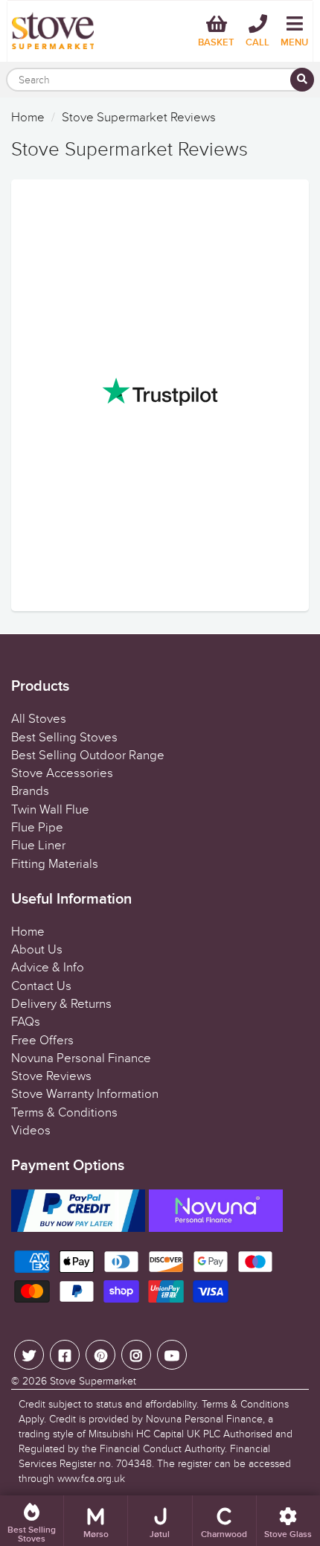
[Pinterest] (100, 1355)
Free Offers (42, 1040)
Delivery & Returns (61, 1004)
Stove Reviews (51, 1076)
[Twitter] (29, 1355)
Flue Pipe (37, 827)
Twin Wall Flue (50, 809)
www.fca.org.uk (91, 1478)
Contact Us (41, 986)
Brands (30, 791)
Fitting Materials (54, 864)
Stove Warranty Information (85, 1094)
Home (28, 117)
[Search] (302, 80)
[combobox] (160, 80)
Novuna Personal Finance (81, 1058)
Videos (31, 1130)
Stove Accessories (62, 773)
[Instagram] (136, 1355)
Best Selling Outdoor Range (87, 755)
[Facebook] (65, 1355)
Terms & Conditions (64, 1112)
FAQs (25, 1022)
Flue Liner (38, 845)
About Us (37, 949)
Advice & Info (47, 967)
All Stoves (38, 719)
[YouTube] (172, 1355)
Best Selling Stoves (64, 737)
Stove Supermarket (93, 1381)
